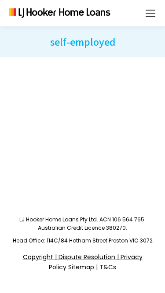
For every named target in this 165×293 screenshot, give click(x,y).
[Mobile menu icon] (150, 13)
